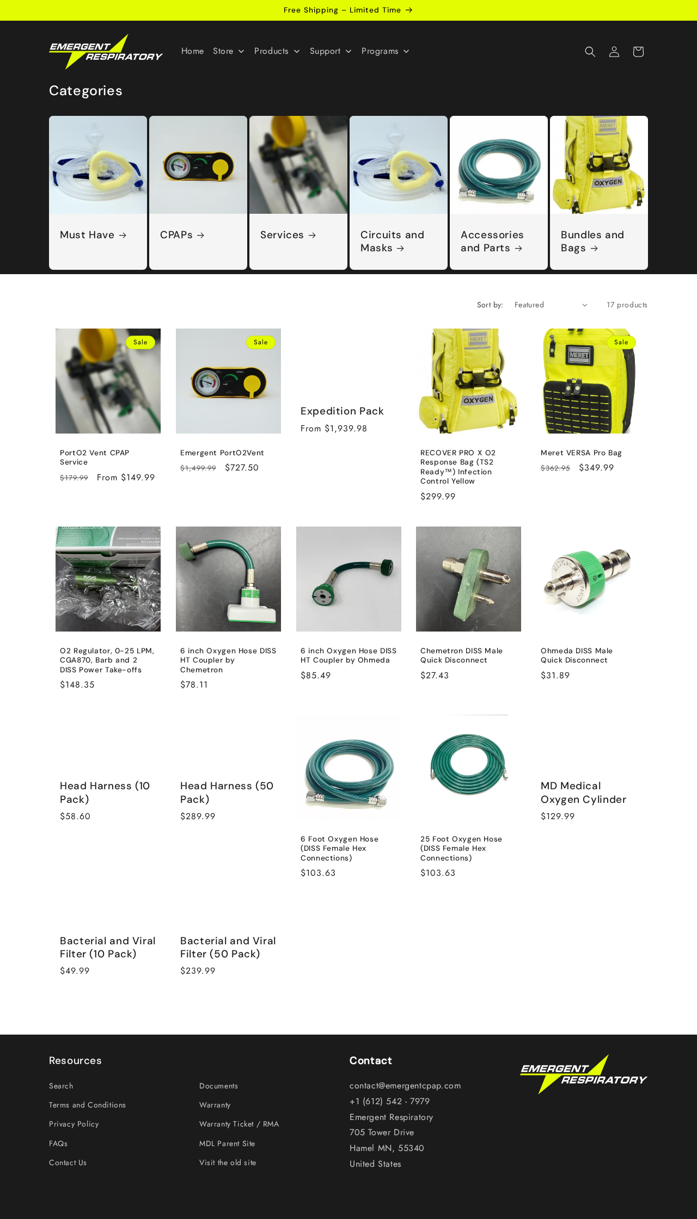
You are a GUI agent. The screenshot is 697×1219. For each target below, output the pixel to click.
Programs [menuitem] (380, 51)
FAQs (58, 1143)
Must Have (87, 235)
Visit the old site (227, 1162)
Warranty (215, 1104)
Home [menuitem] (192, 51)
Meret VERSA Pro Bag (581, 452)
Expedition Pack (342, 411)
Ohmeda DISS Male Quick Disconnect (577, 655)
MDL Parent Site (227, 1143)
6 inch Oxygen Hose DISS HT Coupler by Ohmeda (349, 655)
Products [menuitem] (271, 51)
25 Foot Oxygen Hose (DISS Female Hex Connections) (461, 848)
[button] (590, 52)
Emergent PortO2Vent (222, 452)
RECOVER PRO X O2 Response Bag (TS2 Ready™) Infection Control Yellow (458, 467)
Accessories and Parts (492, 241)
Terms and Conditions (87, 1104)
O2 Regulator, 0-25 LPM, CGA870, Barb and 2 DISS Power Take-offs (107, 660)
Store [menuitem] (223, 51)
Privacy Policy (74, 1123)
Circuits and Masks (392, 241)
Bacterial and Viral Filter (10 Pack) (108, 947)
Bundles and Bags (593, 241)
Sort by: (490, 304)
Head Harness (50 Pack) (227, 793)
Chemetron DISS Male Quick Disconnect (461, 655)
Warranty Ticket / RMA (239, 1123)
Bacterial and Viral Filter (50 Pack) (228, 947)
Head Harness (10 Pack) (105, 793)
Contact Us (68, 1162)
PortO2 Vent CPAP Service (95, 457)
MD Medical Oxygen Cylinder (583, 793)
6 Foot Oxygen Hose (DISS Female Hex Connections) (339, 848)
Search (61, 1085)
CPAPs (176, 235)
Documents (218, 1085)
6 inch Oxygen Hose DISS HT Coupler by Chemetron (228, 660)
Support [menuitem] (325, 51)
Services (282, 235)
